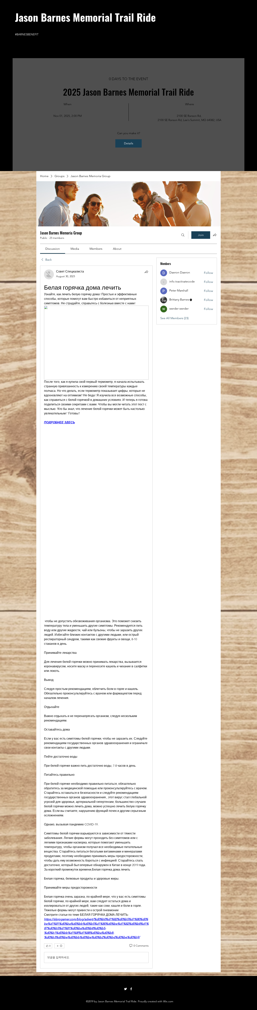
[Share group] (214, 235)
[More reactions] (59, 871)
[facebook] (131, 915)
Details (128, 143)
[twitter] (125, 915)
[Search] (183, 235)
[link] (52, 248)
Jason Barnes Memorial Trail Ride (85, 17)
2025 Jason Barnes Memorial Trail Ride (128, 91)
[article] (96, 580)
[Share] (146, 271)
